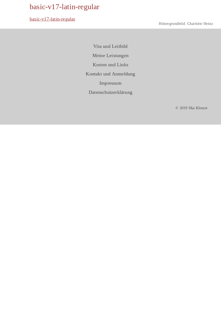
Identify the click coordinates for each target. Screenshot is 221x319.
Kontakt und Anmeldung (110, 74)
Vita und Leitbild (110, 46)
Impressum (110, 83)
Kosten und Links (110, 64)
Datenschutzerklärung (110, 92)
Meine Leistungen (110, 55)
